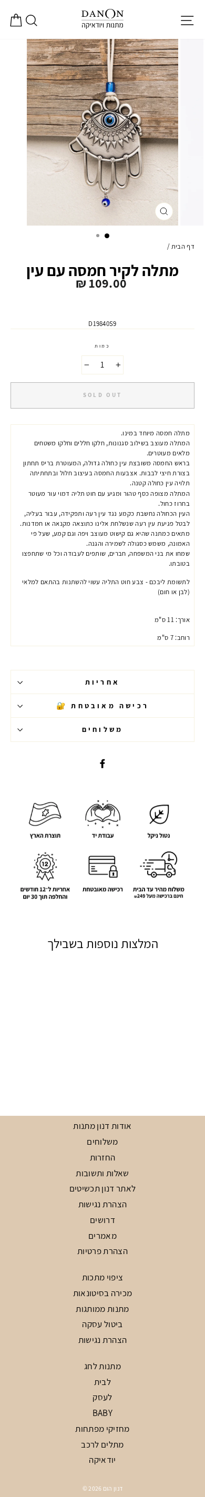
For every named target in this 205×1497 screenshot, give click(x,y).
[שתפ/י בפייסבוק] (102, 763)
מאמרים (102, 1235)
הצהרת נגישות (102, 1204)
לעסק (102, 1397)
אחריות (102, 682)
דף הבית (182, 246)
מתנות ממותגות (102, 1309)
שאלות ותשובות (102, 1173)
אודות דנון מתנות (102, 1126)
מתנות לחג (102, 1366)
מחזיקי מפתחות (102, 1428)
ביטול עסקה (102, 1324)
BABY (102, 1413)
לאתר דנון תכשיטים (102, 1188)
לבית (102, 1382)
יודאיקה (102, 1459)
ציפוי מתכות (103, 1277)
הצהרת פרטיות (102, 1251)
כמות (102, 345)
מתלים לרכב (102, 1444)
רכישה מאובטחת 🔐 (102, 705)
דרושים (102, 1220)
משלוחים (102, 729)
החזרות (103, 1157)
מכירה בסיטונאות (102, 1293)
